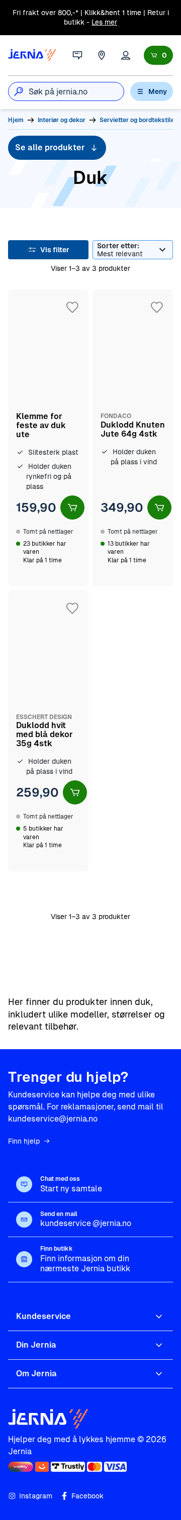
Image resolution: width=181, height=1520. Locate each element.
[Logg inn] (126, 55)
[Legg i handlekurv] (72, 507)
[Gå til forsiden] (32, 55)
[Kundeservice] (77, 55)
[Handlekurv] (158, 55)
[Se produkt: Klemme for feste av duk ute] (48, 437)
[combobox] (76, 91)
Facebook (87, 1496)
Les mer (104, 22)
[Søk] (19, 91)
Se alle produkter (50, 147)
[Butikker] (101, 55)
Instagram (35, 1496)
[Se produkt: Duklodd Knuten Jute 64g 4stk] (133, 437)
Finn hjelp (24, 1141)
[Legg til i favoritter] (72, 307)
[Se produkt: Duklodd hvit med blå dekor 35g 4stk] (48, 730)
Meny (157, 91)
